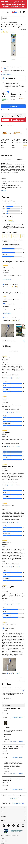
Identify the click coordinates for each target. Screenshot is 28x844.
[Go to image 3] (13, 59)
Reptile (3, 22)
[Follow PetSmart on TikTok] (18, 825)
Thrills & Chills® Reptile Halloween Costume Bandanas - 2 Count (17, 141)
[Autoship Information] (18, 83)
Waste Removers (13, 22)
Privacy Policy (4, 843)
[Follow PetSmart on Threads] (13, 825)
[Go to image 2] (12, 59)
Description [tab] (7, 159)
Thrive (2, 29)
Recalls (2, 838)
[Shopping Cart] (24, 12)
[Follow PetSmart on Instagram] (8, 825)
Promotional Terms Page (19, 803)
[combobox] (13, 17)
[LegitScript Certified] (6, 831)
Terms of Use (3, 841)
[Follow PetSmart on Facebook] (4, 825)
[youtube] (23, 825)
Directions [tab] (19, 159)
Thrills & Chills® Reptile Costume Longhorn (5, 141)
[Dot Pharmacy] (16, 831)
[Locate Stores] (21, 12)
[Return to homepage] (15, 12)
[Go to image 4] (14, 59)
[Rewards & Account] (8, 12)
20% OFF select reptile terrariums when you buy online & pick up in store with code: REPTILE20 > (13, 4)
